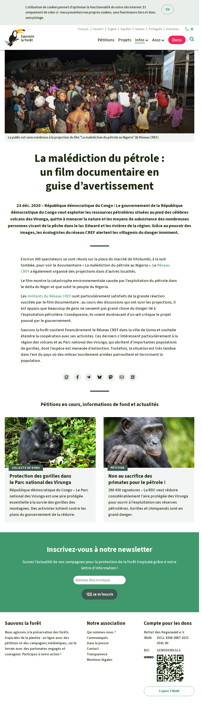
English (112, 29)
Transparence (97, 654)
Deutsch (98, 29)
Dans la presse (98, 643)
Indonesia (172, 29)
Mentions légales (99, 659)
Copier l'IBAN (169, 691)
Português (155, 29)
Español (126, 29)
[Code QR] (133, 377)
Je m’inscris (102, 594)
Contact (93, 648)
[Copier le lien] (66, 377)
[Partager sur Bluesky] (100, 377)
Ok (168, 9)
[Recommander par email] (122, 377)
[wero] (149, 657)
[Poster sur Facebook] (77, 377)
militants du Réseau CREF (49, 296)
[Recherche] (191, 39)
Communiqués (97, 637)
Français (83, 29)
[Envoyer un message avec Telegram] (89, 377)
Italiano (140, 29)
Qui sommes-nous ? (101, 632)
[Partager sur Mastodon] (111, 377)
